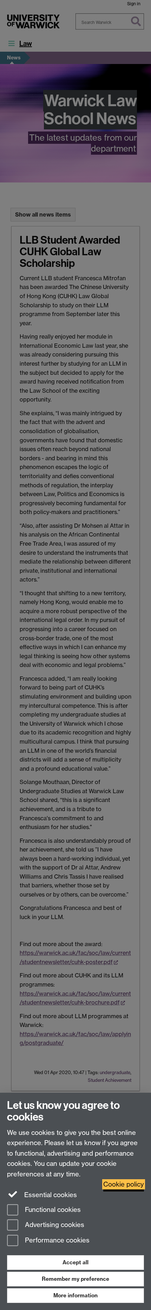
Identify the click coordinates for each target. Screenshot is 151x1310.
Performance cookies (56, 1241)
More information (75, 1295)
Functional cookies (52, 1210)
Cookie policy (123, 1184)
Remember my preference (75, 1279)
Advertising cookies (53, 1225)
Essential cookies (49, 1195)
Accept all (75, 1262)
